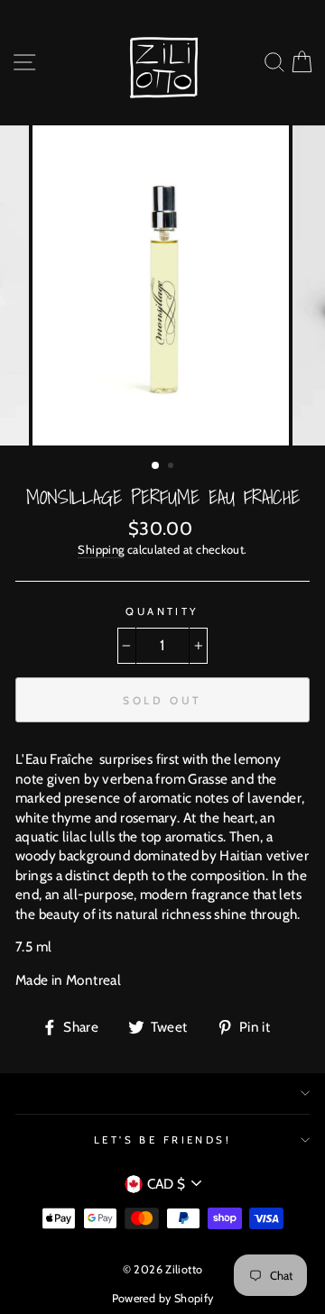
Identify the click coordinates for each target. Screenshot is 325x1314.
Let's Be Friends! (163, 1140)
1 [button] (156, 466)
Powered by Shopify (163, 1298)
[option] (162, 285)
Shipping (101, 549)
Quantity (162, 611)
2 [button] (172, 467)
